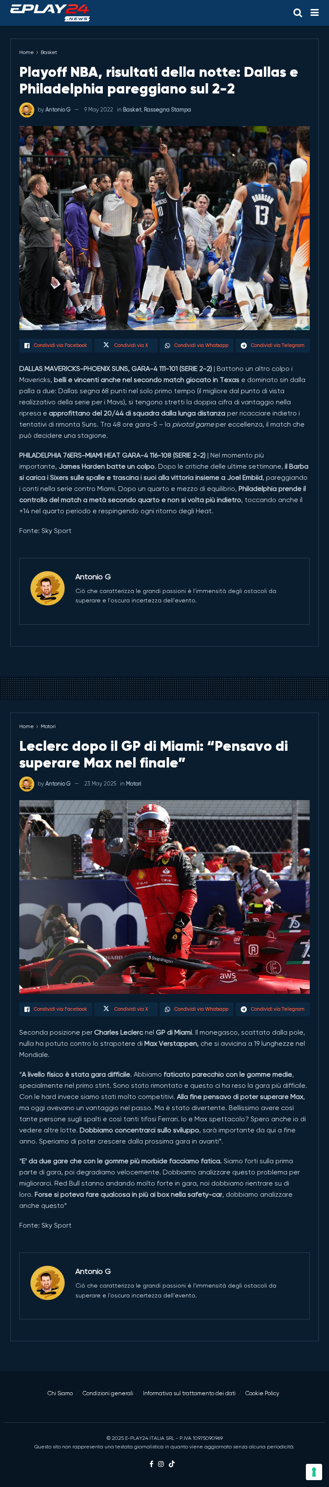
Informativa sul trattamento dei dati (189, 1393)
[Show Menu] (315, 13)
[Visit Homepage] (50, 12)
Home (26, 52)
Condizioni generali (108, 1393)
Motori (48, 726)
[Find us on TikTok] (172, 1464)
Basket (49, 52)
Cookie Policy (262, 1393)
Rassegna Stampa (167, 109)
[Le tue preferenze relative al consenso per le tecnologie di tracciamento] (314, 1472)
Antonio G (58, 109)
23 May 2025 (100, 783)
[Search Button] (297, 13)
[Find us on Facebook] (151, 1464)
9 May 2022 (98, 109)
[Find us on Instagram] (161, 1464)
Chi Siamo (60, 1393)
